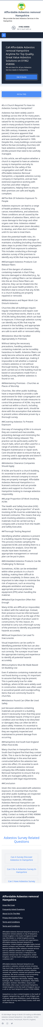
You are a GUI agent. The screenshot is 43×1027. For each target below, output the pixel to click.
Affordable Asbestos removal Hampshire (22, 13)
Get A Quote (21, 77)
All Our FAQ (21, 94)
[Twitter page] (12, 1023)
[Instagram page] (7, 1023)
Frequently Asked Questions (14, 909)
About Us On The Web (11, 913)
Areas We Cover (9, 905)
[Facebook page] (3, 1023)
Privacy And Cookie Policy (13, 918)
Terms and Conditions (11, 922)
